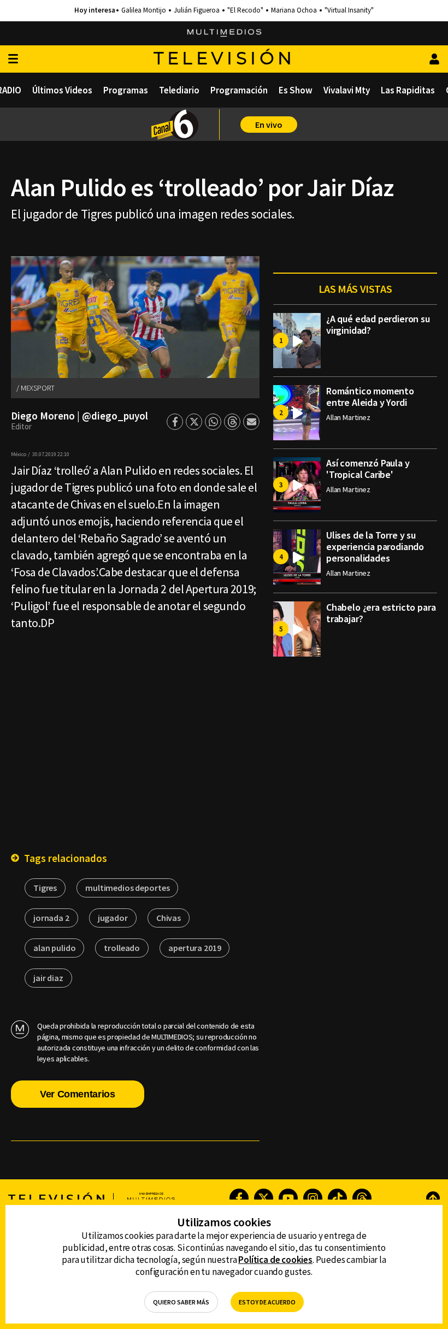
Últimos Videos (62, 90)
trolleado (122, 947)
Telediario (179, 90)
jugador (113, 917)
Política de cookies (275, 1260)
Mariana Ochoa (294, 10)
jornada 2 (51, 917)
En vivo (268, 124)
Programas (125, 90)
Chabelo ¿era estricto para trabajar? (380, 613)
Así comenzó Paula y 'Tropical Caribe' (368, 469)
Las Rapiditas (408, 90)
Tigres (45, 887)
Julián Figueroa (197, 10)
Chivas (168, 917)
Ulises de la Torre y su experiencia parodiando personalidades (375, 546)
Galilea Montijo (143, 10)
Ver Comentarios (77, 1094)
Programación (239, 90)
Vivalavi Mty (346, 90)
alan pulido (54, 947)
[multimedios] (224, 33)
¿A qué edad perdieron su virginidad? (378, 324)
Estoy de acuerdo (267, 1302)
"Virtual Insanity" (349, 10)
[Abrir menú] (13, 59)
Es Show (296, 90)
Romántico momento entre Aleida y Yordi (370, 397)
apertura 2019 (194, 947)
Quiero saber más (181, 1302)
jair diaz (48, 977)
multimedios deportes (127, 887)
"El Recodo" (245, 10)
